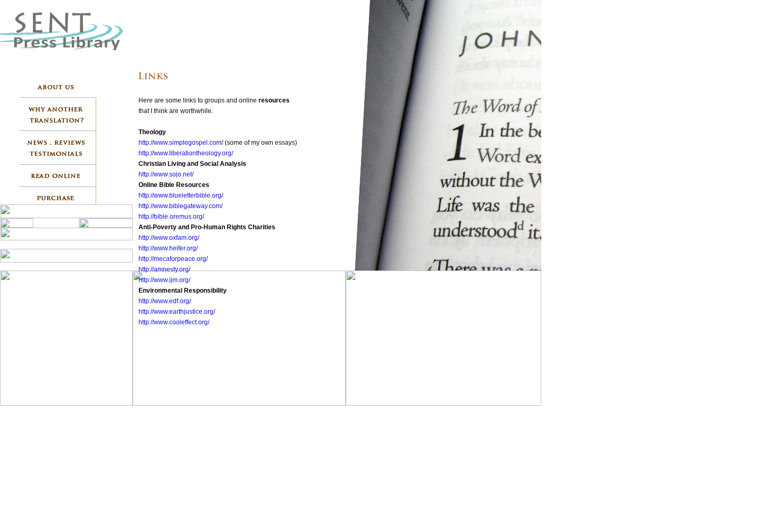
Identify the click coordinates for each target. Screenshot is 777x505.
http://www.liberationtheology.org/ (185, 153)
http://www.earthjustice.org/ (176, 311)
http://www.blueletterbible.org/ (180, 195)
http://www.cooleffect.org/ (173, 322)
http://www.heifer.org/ (168, 248)
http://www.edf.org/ (164, 301)
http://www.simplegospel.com (179, 142)
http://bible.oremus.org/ (171, 216)
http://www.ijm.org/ (164, 280)
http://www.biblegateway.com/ (180, 206)
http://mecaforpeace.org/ (173, 259)
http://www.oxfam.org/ (168, 237)
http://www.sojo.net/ (165, 174)
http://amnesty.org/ (164, 269)
